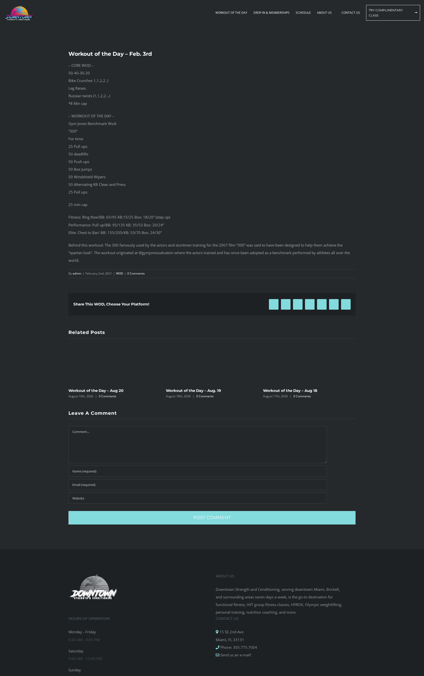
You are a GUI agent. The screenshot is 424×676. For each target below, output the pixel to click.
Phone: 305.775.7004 (238, 647)
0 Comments (136, 273)
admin (77, 273)
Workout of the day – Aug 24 (290, 390)
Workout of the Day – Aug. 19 (96, 390)
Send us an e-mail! (235, 654)
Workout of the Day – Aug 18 (193, 390)
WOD (119, 273)
